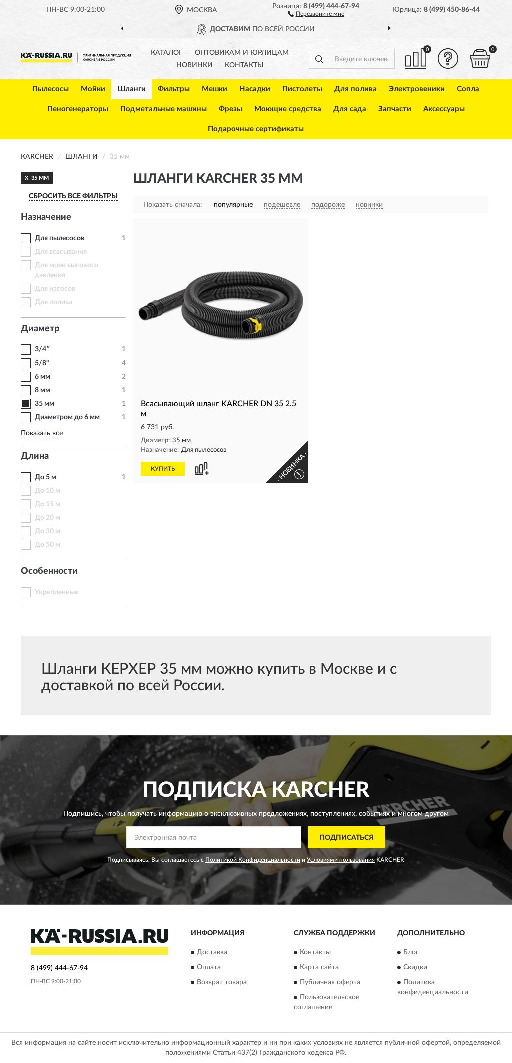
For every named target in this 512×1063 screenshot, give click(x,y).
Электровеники (417, 89)
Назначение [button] (46, 217)
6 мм (42, 376)
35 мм (44, 403)
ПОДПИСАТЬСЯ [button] (347, 837)
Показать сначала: (173, 204)
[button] (316, 13)
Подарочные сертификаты (256, 129)
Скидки (416, 967)
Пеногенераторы (78, 109)
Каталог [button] (167, 52)
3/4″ (42, 349)
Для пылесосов (59, 238)
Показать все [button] (42, 433)
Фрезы (230, 109)
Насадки (255, 89)
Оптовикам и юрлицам (242, 52)
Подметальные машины (163, 109)
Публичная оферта (330, 982)
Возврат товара (222, 982)
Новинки (194, 65)
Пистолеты (302, 89)
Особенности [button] (49, 571)
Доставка (212, 952)
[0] (480, 58)
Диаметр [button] (40, 328)
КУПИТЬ (163, 469)
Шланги (132, 89)
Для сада (350, 109)
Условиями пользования (341, 860)
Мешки (215, 89)
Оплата (209, 967)
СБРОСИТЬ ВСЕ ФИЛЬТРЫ (73, 196)
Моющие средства (288, 109)
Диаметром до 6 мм (67, 417)
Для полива (355, 89)
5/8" (42, 363)
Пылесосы (50, 89)
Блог (411, 952)
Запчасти (395, 109)
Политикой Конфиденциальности (253, 860)
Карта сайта (319, 967)
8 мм (42, 390)
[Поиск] (319, 59)
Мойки (93, 89)
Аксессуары (444, 109)
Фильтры (174, 89)
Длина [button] (35, 456)
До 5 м (45, 477)
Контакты (244, 65)
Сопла (468, 89)
